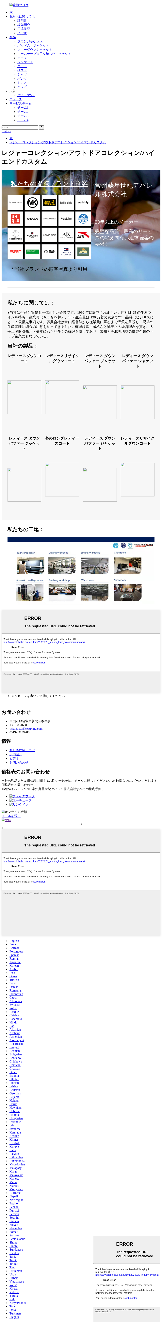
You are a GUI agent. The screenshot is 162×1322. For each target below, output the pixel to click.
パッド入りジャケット (33, 45)
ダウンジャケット (30, 41)
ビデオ (22, 33)
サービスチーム (20, 103)
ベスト (22, 70)
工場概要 (23, 29)
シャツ (22, 74)
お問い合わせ (18, 762)
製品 (12, 37)
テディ (22, 58)
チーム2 (22, 111)
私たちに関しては (22, 16)
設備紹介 (23, 24)
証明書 (22, 20)
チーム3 (22, 116)
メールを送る (11, 816)
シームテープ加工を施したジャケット (44, 53)
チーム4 (22, 120)
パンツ (22, 78)
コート (22, 66)
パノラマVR (26, 95)
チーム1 (22, 107)
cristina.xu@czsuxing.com (25, 728)
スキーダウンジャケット (34, 49)
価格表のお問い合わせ (17, 784)
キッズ (22, 87)
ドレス (22, 82)
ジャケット (25, 62)
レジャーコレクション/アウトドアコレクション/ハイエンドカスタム (57, 142)
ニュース (15, 99)
